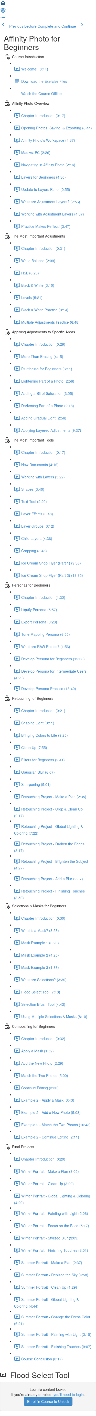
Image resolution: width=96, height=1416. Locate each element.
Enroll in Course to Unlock (48, 1401)
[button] (3, 4)
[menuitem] (3, 11)
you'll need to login (69, 1394)
